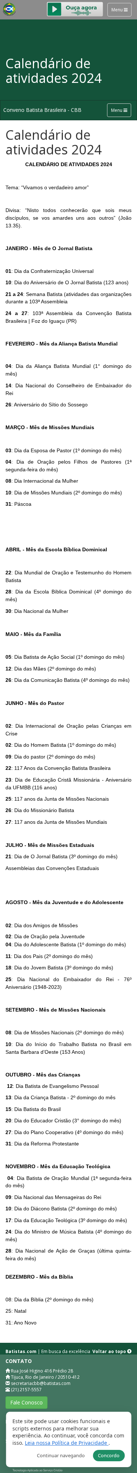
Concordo (108, 1455)
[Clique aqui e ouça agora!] (75, 8)
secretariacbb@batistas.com (41, 1383)
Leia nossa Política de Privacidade (67, 1442)
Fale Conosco (26, 1402)
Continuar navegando (61, 1455)
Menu (117, 10)
